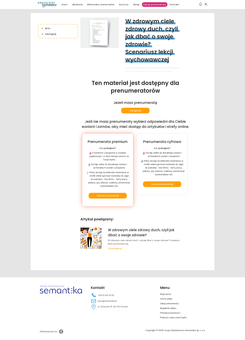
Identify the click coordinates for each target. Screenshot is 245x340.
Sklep (136, 4)
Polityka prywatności (170, 313)
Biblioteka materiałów (101, 4)
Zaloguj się (135, 110)
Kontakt (174, 4)
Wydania (77, 4)
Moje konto (165, 294)
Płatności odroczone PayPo (173, 318)
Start (65, 4)
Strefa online (166, 299)
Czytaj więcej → (116, 248)
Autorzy (124, 4)
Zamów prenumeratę (108, 195)
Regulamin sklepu (168, 308)
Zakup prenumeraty (154, 4)
